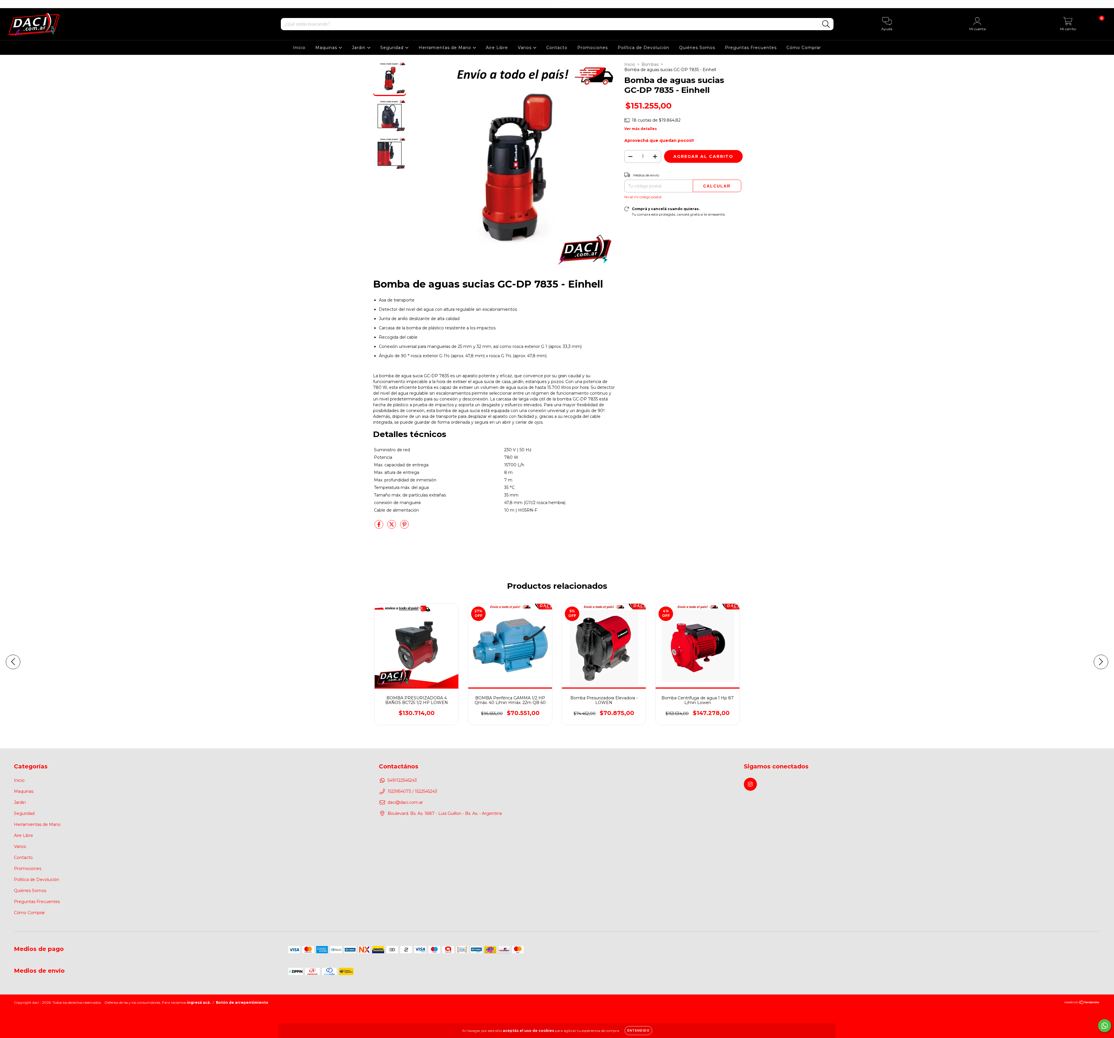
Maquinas (327, 47)
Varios (525, 47)
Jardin (359, 47)
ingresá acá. (199, 1002)
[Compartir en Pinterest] (404, 526)
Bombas (650, 64)
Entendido (638, 1030)
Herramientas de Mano (446, 47)
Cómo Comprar (803, 47)
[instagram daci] (8, 4)
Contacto (556, 47)
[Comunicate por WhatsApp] (1104, 1025)
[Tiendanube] (1082, 1003)
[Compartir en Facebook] (379, 526)
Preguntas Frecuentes (751, 47)
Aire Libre (497, 47)
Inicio (299, 47)
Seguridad (392, 47)
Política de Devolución (643, 47)
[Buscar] (826, 24)
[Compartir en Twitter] (392, 526)
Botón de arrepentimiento (242, 1002)
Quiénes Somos (697, 47)
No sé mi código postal (642, 197)
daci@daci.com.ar (405, 802)
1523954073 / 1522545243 (412, 791)
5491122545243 (402, 780)
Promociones (592, 47)
